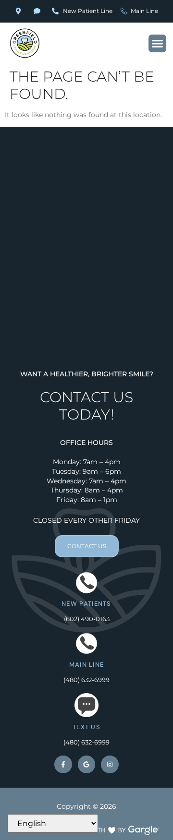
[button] (157, 44)
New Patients (86, 604)
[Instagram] (109, 764)
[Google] (86, 764)
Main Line (86, 664)
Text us (86, 727)
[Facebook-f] (63, 764)
